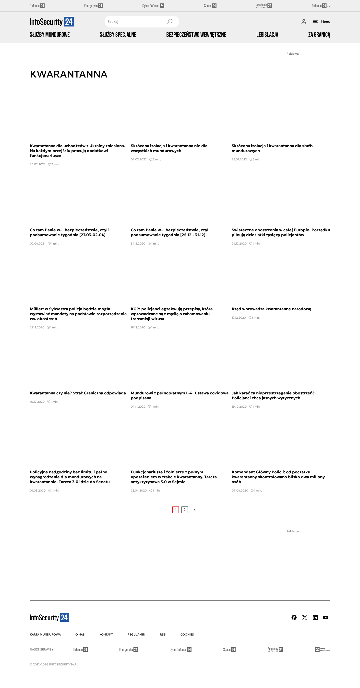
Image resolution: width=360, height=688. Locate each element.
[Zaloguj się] (304, 22)
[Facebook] (294, 617)
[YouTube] (325, 617)
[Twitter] (304, 617)
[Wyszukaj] (169, 21)
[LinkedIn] (315, 617)
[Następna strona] (194, 509)
